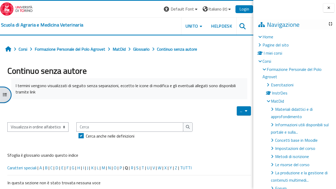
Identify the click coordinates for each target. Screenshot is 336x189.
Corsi (266, 61)
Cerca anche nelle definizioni (110, 136)
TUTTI (186, 168)
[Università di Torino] (16, 8)
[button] (181, 9)
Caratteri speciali (21, 168)
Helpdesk (221, 26)
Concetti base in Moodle (296, 140)
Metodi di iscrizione (292, 156)
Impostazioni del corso (295, 148)
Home (267, 37)
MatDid (277, 101)
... (245, 110)
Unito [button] (192, 26)
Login (244, 9)
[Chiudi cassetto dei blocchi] (329, 8)
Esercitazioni (282, 85)
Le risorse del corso (292, 164)
